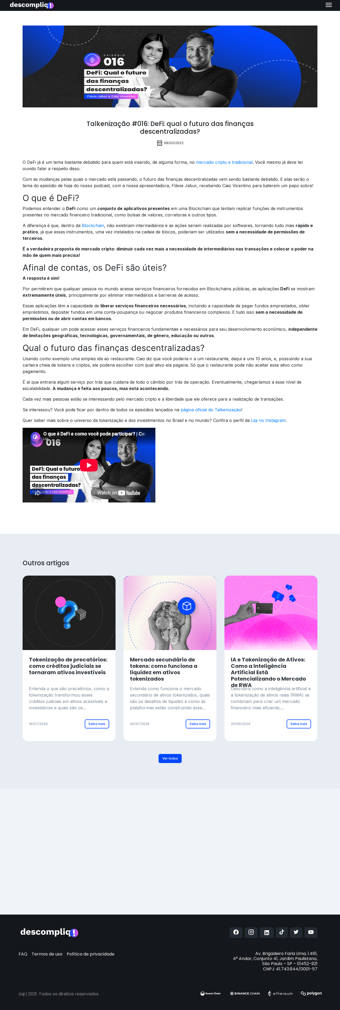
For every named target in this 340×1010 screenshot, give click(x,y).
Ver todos (170, 758)
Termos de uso (47, 954)
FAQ (23, 954)
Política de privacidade (90, 954)
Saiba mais (96, 724)
